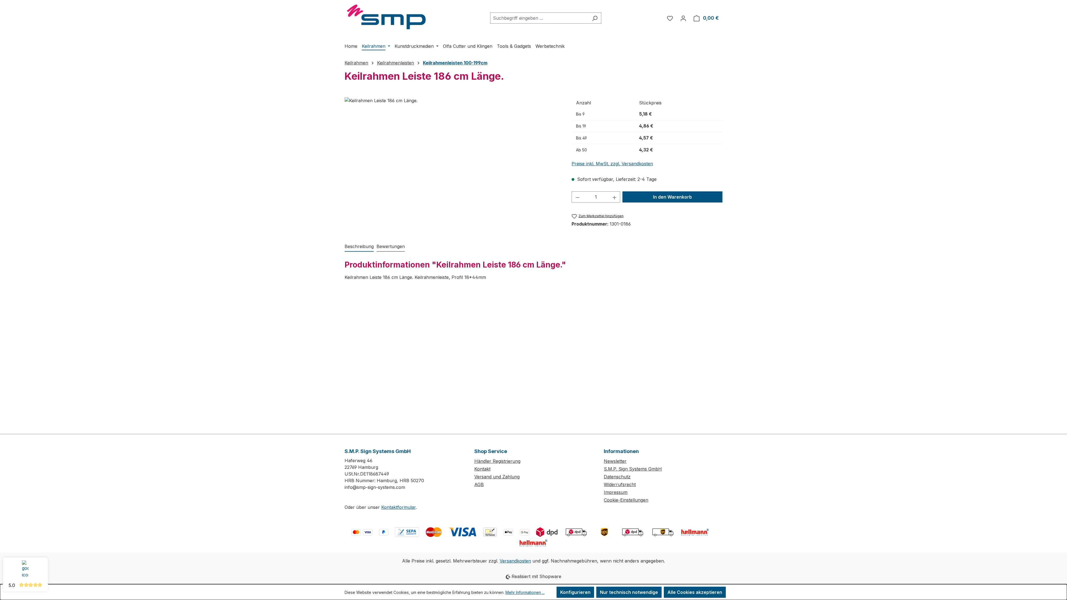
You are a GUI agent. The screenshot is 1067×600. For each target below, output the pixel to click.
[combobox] (539, 18)
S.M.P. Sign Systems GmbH (633, 469)
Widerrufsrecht (620, 484)
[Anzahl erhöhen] (614, 196)
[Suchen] (594, 18)
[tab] (359, 247)
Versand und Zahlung (497, 476)
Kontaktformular (398, 507)
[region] (452, 157)
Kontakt (482, 469)
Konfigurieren (575, 592)
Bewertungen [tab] (391, 246)
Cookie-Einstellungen (626, 500)
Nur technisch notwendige (629, 592)
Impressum (615, 492)
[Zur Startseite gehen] (386, 17)
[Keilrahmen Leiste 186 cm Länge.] (452, 157)
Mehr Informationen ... (525, 592)
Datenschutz (617, 476)
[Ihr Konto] (683, 18)
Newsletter (615, 461)
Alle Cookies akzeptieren (694, 592)
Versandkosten (515, 561)
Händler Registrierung (497, 461)
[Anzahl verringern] (577, 196)
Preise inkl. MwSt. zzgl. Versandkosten (612, 163)
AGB (479, 484)
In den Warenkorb (672, 197)
